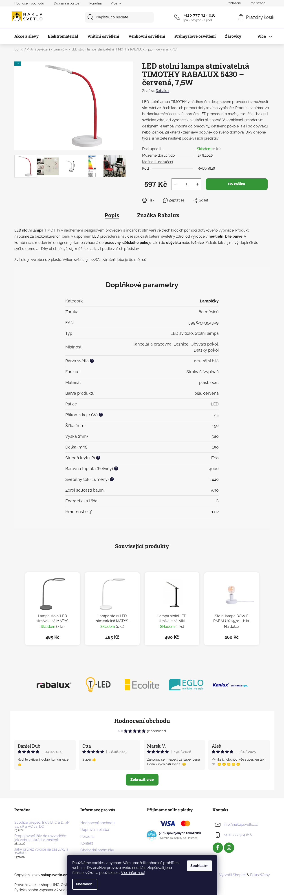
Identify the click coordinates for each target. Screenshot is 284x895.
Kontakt (86, 843)
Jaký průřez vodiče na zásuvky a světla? (41, 851)
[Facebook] (218, 847)
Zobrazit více (142, 779)
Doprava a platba (66, 3)
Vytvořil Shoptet (232, 875)
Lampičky (209, 301)
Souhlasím (199, 866)
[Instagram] (229, 847)
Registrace (257, 3)
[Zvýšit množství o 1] (197, 184)
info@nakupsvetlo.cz (241, 824)
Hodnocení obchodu (29, 3)
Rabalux (162, 91)
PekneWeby (260, 875)
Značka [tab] (158, 215)
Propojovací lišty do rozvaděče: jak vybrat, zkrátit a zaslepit (40, 838)
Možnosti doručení (157, 162)
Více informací (133, 873)
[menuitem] (26, 36)
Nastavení (84, 884)
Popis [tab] (112, 215)
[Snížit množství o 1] (175, 184)
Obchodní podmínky (97, 850)
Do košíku (236, 184)
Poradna (95, 3)
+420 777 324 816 (199, 15)
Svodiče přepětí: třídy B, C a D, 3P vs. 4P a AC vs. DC (41, 824)
